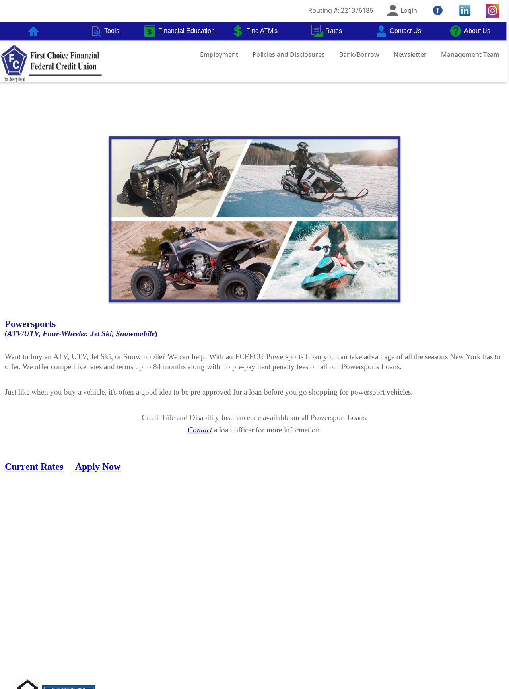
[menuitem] (104, 31)
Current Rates (34, 466)
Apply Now (97, 466)
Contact (200, 430)
